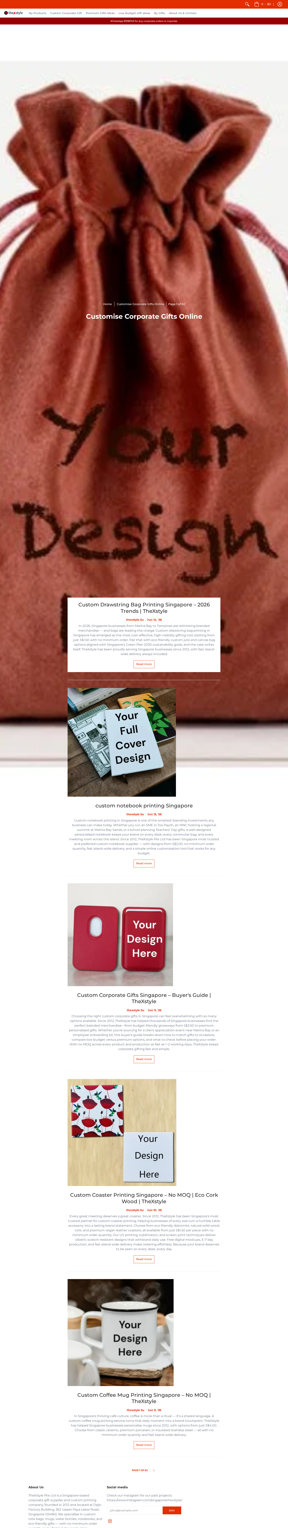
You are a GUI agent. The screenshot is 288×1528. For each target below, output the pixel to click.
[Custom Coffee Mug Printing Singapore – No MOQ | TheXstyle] (144, 1332)
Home (107, 304)
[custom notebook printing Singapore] (144, 742)
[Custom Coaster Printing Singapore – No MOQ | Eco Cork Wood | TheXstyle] (144, 1132)
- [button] (266, 4)
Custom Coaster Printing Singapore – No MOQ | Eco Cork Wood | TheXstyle (144, 1198)
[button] (280, 4)
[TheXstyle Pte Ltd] (13, 13)
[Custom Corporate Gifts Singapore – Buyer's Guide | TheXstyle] (144, 934)
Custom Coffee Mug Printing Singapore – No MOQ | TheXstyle (144, 1398)
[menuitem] (247, 4)
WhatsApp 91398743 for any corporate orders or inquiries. (144, 21)
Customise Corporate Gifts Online (140, 304)
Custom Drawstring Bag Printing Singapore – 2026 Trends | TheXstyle (144, 608)
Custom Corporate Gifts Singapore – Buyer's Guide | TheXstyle (144, 998)
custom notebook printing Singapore (144, 806)
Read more (144, 664)
